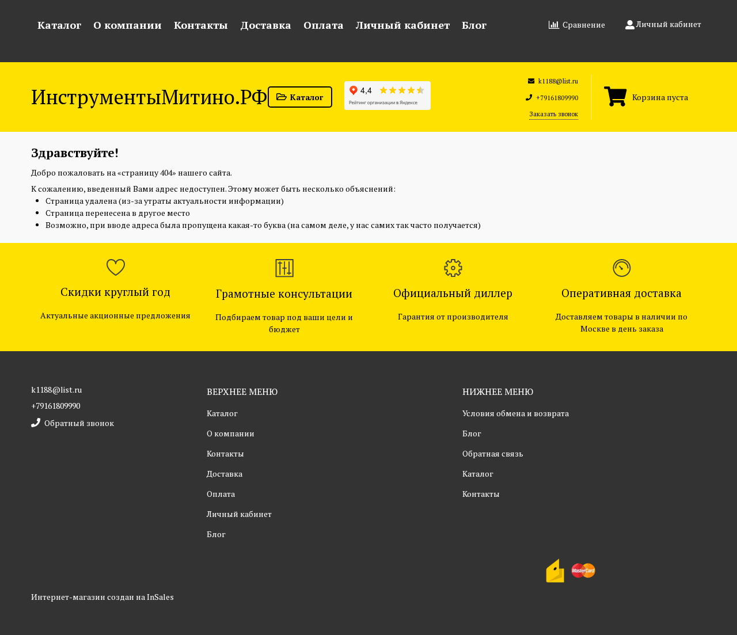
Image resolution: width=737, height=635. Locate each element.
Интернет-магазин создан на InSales (102, 596)
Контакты (201, 25)
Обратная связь (492, 453)
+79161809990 (55, 405)
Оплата (323, 25)
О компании (127, 25)
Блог (474, 25)
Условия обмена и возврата (515, 413)
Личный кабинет (403, 25)
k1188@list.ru (56, 389)
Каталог (59, 25)
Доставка (265, 25)
